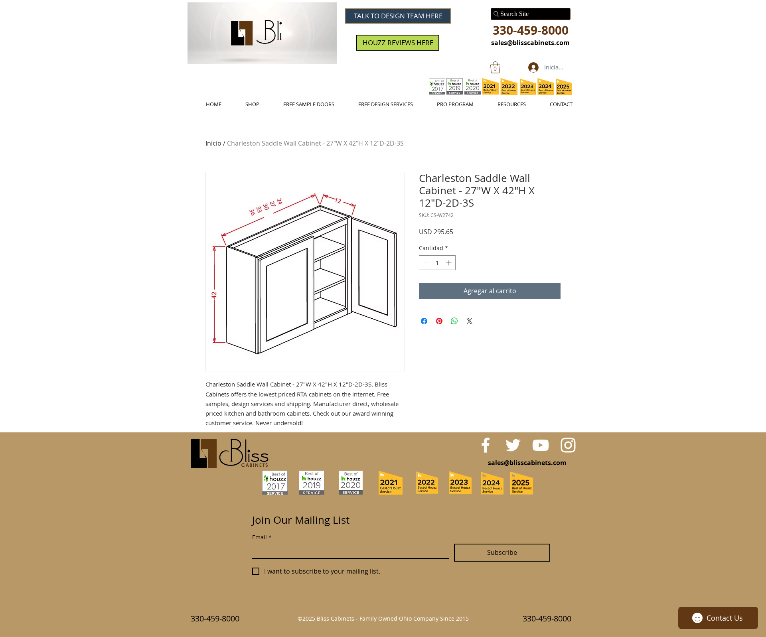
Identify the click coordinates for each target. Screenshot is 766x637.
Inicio (213, 143)
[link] (495, 67)
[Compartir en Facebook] (424, 321)
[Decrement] (425, 263)
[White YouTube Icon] (541, 445)
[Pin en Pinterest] (439, 321)
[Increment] (449, 263)
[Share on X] (469, 321)
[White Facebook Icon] (486, 445)
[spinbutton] (437, 263)
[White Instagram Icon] (568, 445)
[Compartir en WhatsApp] (454, 321)
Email (262, 537)
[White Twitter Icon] (513, 445)
